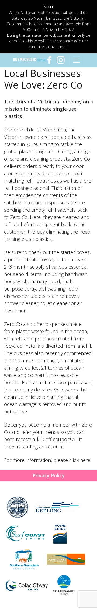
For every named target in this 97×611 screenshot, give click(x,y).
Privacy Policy (49, 475)
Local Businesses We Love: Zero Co (43, 79)
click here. (80, 460)
